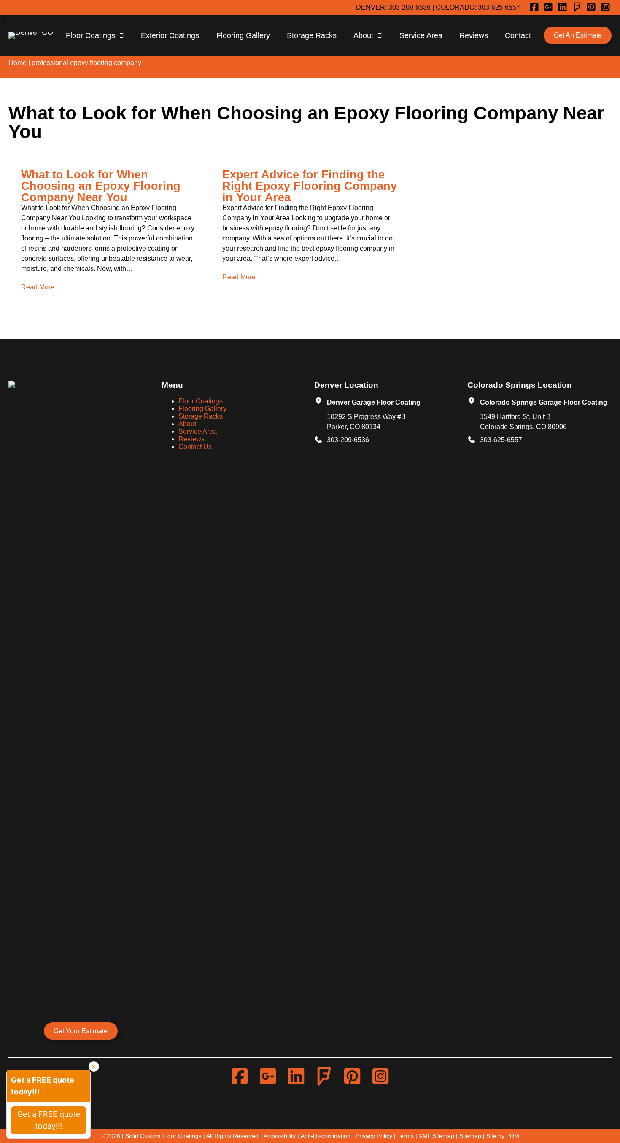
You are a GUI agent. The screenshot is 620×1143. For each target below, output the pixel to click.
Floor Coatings (90, 35)
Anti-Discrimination (325, 1135)
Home (17, 62)
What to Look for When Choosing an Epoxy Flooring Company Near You (101, 186)
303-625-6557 (499, 7)
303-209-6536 (409, 7)
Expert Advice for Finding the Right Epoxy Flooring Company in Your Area (309, 186)
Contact (518, 35)
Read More (37, 287)
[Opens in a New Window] (535, 7)
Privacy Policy (374, 1135)
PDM (512, 1135)
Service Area (420, 35)
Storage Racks (312, 35)
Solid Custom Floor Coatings (163, 1135)
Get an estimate (578, 35)
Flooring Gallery (243, 35)
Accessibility (280, 1135)
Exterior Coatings (170, 35)
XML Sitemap (436, 1135)
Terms (405, 1135)
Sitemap (470, 1135)
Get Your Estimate (81, 1031)
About (363, 35)
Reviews (473, 35)
